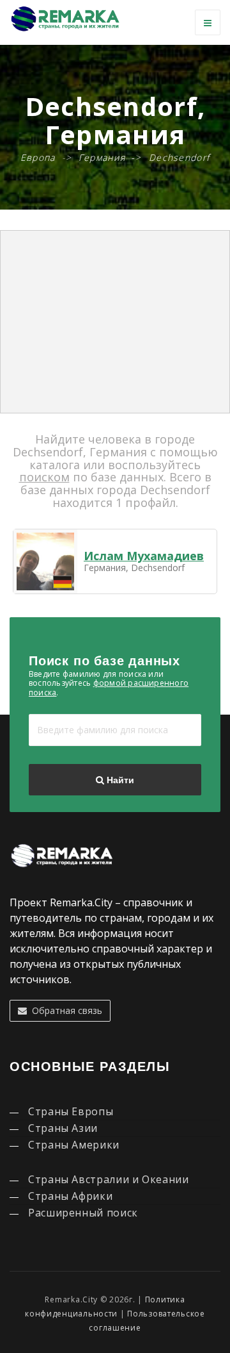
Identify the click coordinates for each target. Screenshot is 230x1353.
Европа (38, 157)
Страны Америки (73, 1145)
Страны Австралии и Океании (108, 1179)
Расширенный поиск (83, 1213)
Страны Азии (63, 1128)
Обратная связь (64, 1010)
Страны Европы (70, 1111)
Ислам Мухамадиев (144, 555)
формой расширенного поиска (108, 687)
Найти (119, 780)
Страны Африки (70, 1196)
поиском (44, 477)
